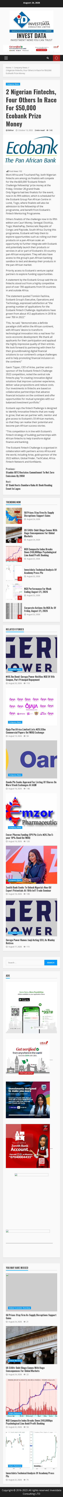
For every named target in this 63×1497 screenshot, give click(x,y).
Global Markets (15, 1361)
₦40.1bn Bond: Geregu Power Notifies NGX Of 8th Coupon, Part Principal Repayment (31, 654)
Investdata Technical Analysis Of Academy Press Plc (14, 573)
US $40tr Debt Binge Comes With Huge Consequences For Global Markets (14, 535)
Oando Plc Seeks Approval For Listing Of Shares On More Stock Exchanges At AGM (31, 759)
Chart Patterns (15, 1413)
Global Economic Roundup (19, 1308)
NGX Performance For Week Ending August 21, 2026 (14, 592)
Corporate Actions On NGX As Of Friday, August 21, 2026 (14, 611)
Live (56, 58)
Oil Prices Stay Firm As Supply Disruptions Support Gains (14, 516)
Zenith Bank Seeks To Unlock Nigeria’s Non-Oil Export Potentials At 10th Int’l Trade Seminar (31, 865)
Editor (11, 130)
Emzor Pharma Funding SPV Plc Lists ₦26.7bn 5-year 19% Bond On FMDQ (31, 812)
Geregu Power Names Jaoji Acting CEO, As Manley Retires (31, 917)
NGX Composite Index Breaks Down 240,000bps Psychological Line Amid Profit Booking (14, 554)
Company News (13, 84)
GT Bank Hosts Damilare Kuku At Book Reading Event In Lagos (29, 485)
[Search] (48, 58)
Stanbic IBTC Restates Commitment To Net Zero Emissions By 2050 (30, 472)
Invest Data (31, 35)
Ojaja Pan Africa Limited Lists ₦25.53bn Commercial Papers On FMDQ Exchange (31, 707)
